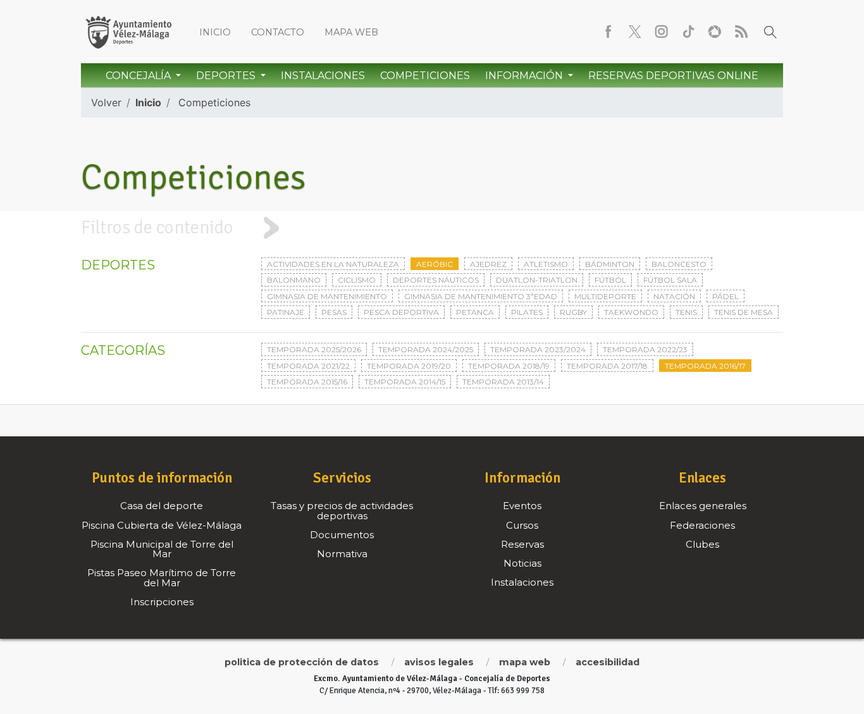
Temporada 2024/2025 (425, 349)
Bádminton (609, 264)
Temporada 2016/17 (705, 366)
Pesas (334, 312)
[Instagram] (661, 31)
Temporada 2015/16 (307, 381)
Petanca (475, 312)
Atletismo (546, 264)
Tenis (686, 312)
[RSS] (741, 31)
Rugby (573, 312)
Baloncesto (679, 264)
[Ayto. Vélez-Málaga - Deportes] (128, 31)
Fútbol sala (670, 280)
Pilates (527, 312)
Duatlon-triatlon (536, 280)
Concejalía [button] (139, 76)
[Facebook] (608, 31)
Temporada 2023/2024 (538, 349)
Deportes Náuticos (436, 280)
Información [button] (525, 76)
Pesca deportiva (401, 312)
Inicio (215, 32)
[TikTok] (688, 31)
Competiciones (425, 76)
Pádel (725, 296)
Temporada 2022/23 (645, 349)
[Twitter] (635, 31)
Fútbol (610, 280)
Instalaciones (323, 76)
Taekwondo (631, 312)
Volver (106, 102)
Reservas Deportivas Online (673, 76)
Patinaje (285, 312)
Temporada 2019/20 (409, 366)
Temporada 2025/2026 (314, 349)
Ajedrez (488, 264)
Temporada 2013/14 (503, 381)
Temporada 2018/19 (509, 366)
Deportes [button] (227, 76)
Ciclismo (357, 280)
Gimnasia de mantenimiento (327, 296)
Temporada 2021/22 (308, 366)
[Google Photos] (714, 31)
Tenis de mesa (743, 312)
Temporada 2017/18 (607, 366)
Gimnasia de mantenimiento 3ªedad (480, 296)
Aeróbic (434, 264)
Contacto (277, 32)
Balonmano (294, 280)
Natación (674, 296)
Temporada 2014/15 (404, 381)
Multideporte (605, 296)
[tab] (432, 228)
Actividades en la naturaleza (333, 264)
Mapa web (351, 32)
